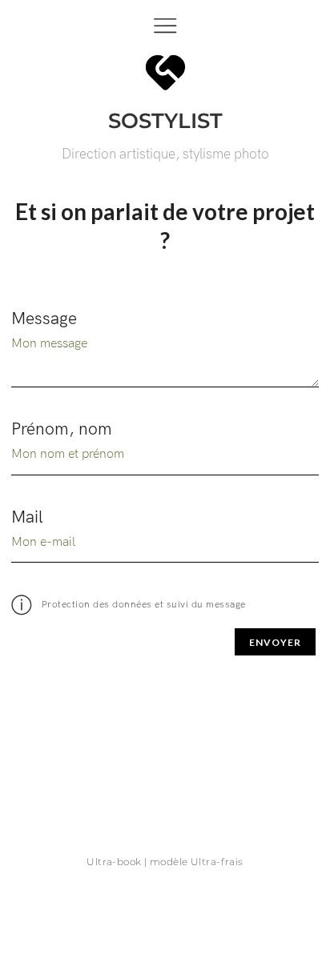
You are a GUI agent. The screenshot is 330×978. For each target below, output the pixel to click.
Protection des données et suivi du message (142, 605)
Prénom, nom (61, 429)
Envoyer (275, 642)
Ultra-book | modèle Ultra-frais (165, 862)
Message (44, 319)
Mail (27, 517)
